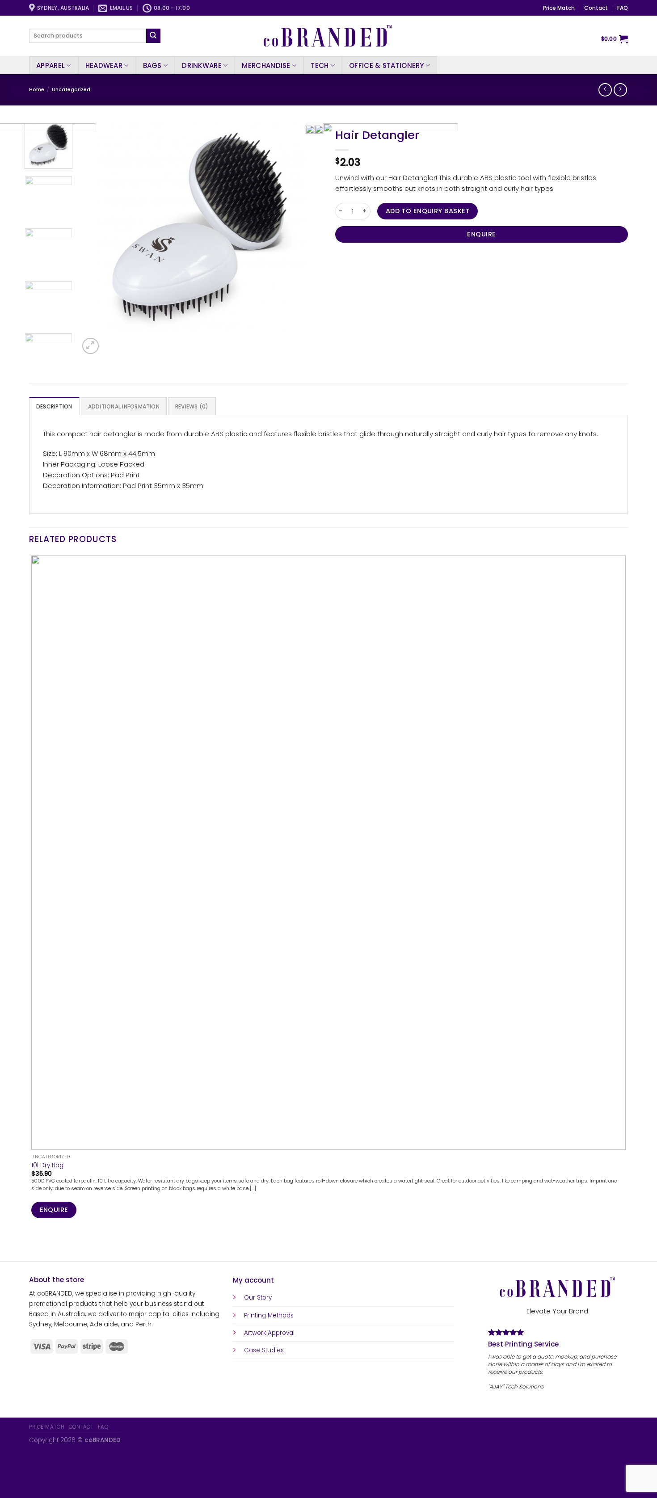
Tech (319, 65)
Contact (596, 8)
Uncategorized (71, 89)
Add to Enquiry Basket (428, 210)
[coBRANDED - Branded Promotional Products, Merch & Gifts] (328, 35)
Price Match (559, 8)
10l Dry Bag (47, 1165)
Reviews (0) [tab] (192, 406)
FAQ (622, 8)
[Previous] (33, 1246)
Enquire (481, 234)
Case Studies (264, 1350)
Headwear (103, 65)
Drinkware (202, 65)
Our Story (258, 1297)
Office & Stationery (386, 65)
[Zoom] (90, 346)
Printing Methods (269, 1315)
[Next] (110, 341)
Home (36, 89)
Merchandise (266, 65)
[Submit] (153, 36)
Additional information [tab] (124, 406)
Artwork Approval (269, 1333)
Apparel (50, 65)
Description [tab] (54, 406)
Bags (152, 65)
